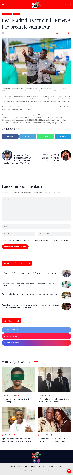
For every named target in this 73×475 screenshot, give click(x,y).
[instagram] (38, 461)
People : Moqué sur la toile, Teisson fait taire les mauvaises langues (53, 440)
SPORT (16, 14)
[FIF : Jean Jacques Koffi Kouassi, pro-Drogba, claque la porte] (54, 379)
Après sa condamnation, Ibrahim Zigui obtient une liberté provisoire (17, 440)
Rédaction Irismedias (14, 33)
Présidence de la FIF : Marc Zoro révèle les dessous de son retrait (29, 273)
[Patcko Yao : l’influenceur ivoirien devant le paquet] (18, 379)
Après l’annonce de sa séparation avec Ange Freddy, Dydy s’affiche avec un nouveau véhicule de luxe (30, 306)
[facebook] (34, 461)
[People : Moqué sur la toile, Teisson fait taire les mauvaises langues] (54, 419)
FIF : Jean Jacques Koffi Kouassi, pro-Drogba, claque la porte (53, 400)
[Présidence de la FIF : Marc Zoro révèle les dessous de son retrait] (66, 273)
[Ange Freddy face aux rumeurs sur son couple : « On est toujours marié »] (66, 295)
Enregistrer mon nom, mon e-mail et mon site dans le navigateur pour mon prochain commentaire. (36, 240)
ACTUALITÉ (7, 14)
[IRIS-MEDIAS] (36, 4)
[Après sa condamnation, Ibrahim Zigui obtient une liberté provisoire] (18, 419)
